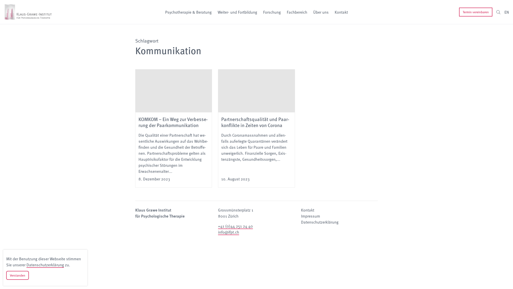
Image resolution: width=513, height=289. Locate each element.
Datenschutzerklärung (45, 265)
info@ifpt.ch (228, 232)
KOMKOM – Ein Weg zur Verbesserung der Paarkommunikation (173, 122)
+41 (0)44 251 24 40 (235, 226)
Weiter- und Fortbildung (237, 12)
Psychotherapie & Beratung (188, 12)
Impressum (310, 216)
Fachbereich (297, 12)
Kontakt (341, 12)
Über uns (321, 12)
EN (506, 12)
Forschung (272, 12)
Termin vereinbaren (476, 12)
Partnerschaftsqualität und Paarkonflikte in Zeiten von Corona (255, 122)
